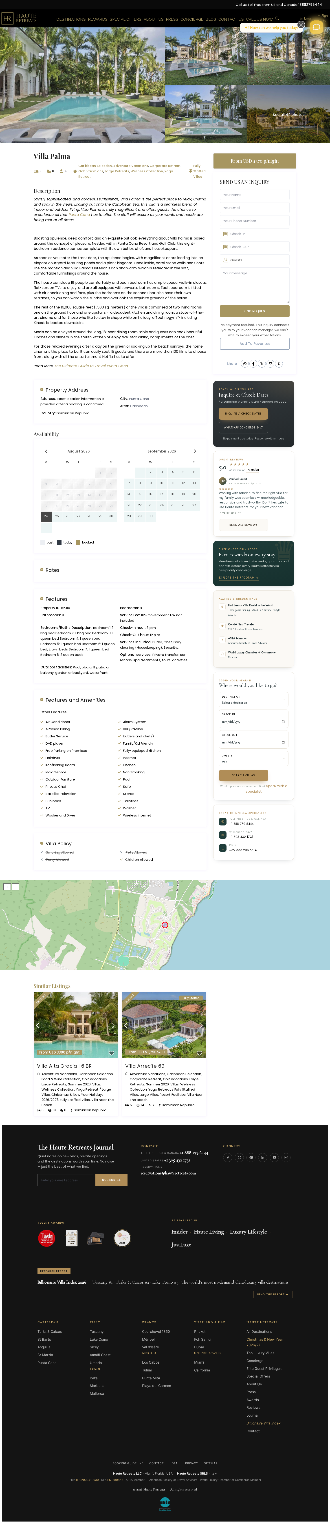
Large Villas (149, 1094)
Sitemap (211, 1463)
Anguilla (44, 1347)
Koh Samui (202, 1339)
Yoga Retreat (87, 1089)
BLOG (211, 19)
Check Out (229, 735)
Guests (227, 755)
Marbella (97, 1386)
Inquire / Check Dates (243, 413)
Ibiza (94, 1378)
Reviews (253, 1407)
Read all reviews (243, 525)
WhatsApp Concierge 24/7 (243, 428)
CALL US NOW (259, 19)
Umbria (96, 1363)
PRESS (172, 19)
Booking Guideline (127, 1463)
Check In (228, 714)
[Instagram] (286, 1157)
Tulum (147, 1370)
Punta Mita (151, 1378)
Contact (253, 1431)
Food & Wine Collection (61, 1079)
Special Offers (258, 1376)
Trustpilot (252, 469)
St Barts (44, 1339)
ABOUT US (154, 19)
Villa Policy (59, 843)
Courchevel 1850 (156, 1331)
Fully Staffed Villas (199, 171)
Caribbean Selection (95, 166)
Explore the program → (239, 578)
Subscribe (111, 1180)
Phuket (200, 1331)
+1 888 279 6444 (241, 823)
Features (57, 599)
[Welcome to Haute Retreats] (316, 27)
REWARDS (98, 19)
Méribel (148, 1339)
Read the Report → (273, 1294)
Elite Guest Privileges (264, 1368)
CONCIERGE (191, 19)
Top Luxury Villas (260, 1353)
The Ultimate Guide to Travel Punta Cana (90, 365)
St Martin (45, 1355)
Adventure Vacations (130, 166)
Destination (231, 697)
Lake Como (99, 1339)
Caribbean (139, 406)
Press (251, 1392)
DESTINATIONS (71, 19)
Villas (96, 1084)
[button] (277, 19)
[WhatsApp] (239, 1157)
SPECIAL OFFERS (125, 19)
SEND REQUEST (255, 311)
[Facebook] (227, 1157)
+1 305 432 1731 (241, 836)
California (202, 1370)
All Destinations (259, 1331)
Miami (199, 1362)
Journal (252, 1415)
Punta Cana (79, 214)
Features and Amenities (76, 700)
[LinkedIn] (262, 1157)
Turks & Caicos (49, 1331)
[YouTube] (274, 1157)
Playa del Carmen (156, 1386)
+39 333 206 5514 (243, 849)
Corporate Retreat (165, 166)
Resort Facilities (173, 1094)
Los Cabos (150, 1362)
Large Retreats (117, 171)
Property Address (67, 389)
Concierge (254, 1361)
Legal (174, 1463)
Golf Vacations (90, 171)
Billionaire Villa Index (263, 1423)
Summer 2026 (79, 1084)
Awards (252, 1400)
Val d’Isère (150, 1347)
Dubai (199, 1347)
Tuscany (97, 1331)
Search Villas (243, 775)
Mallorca (97, 1393)
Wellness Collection (147, 171)
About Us (254, 1384)
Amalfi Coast (100, 1355)
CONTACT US (231, 19)
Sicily (94, 1347)
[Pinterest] (250, 1157)
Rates (52, 570)
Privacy (191, 1463)
